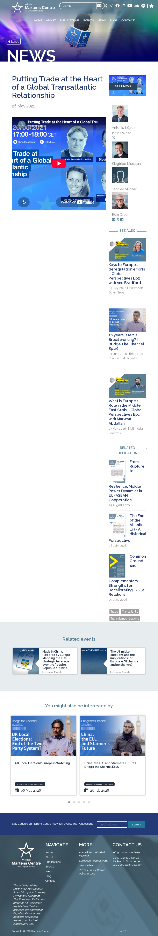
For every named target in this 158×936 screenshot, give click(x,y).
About (51, 20)
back (14, 41)
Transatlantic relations (124, 618)
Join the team (87, 865)
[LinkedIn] (123, 6)
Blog (113, 20)
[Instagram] (111, 6)
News (102, 20)
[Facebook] (117, 6)
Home (38, 20)
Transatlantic (130, 611)
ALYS (123, 931)
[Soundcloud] (136, 6)
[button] (69, 802)
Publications (69, 20)
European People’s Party (93, 860)
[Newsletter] (99, 6)
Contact (128, 20)
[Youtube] (129, 6)
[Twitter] (105, 6)
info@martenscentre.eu (127, 852)
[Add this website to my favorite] (151, 6)
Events (89, 20)
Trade (114, 611)
